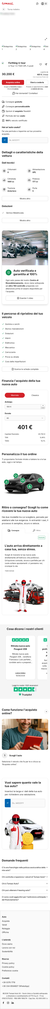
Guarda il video (26, 298)
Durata (8, 413)
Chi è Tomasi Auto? (10, 883)
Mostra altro (25, 198)
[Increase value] (43, 405)
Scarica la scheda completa (26, 369)
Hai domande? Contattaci (27, 93)
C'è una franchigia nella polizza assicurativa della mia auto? (23, 868)
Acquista (6, 921)
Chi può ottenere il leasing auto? (16, 890)
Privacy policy (8, 963)
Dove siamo (7, 944)
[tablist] (25, 530)
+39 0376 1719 (8, 982)
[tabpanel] (25, 574)
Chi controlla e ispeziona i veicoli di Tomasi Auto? (23, 877)
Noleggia (6, 928)
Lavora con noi (8, 948)
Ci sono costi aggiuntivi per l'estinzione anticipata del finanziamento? (24, 898)
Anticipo (8, 402)
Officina (5, 932)
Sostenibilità (7, 951)
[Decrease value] (43, 408)
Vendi (4, 925)
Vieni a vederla (37, 82)
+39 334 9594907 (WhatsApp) (15, 986)
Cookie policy (8, 967)
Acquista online (13, 82)
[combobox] (25, 418)
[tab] (13, 530)
